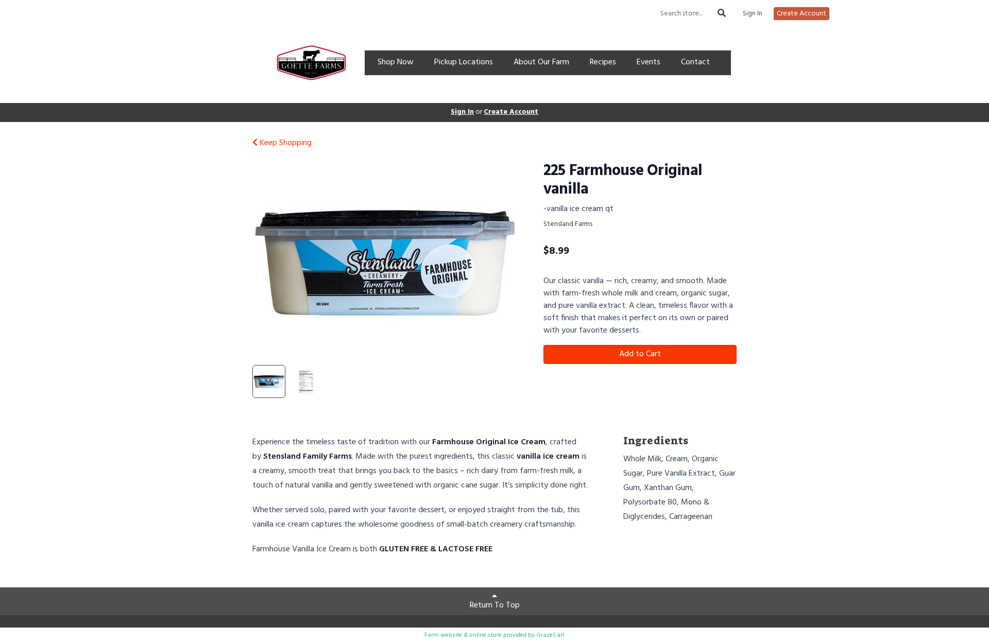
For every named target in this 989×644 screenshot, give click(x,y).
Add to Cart (640, 354)
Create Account (801, 14)
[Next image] (500, 261)
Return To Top (495, 605)
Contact (695, 62)
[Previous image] (271, 261)
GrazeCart (550, 635)
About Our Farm (541, 62)
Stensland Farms (567, 224)
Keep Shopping (285, 143)
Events (648, 62)
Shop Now (396, 62)
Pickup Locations (463, 62)
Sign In (752, 14)
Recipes (603, 62)
